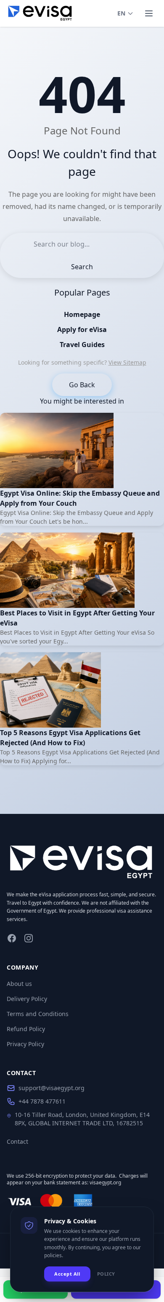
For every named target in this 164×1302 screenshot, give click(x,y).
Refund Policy (26, 1029)
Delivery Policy (27, 999)
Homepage (82, 314)
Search (82, 266)
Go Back (82, 384)
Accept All (67, 1274)
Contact (17, 1141)
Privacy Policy (25, 1044)
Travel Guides (82, 344)
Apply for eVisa (82, 329)
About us (19, 984)
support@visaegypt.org (52, 1088)
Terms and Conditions (38, 1014)
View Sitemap (127, 362)
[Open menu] (148, 13)
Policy (106, 1274)
